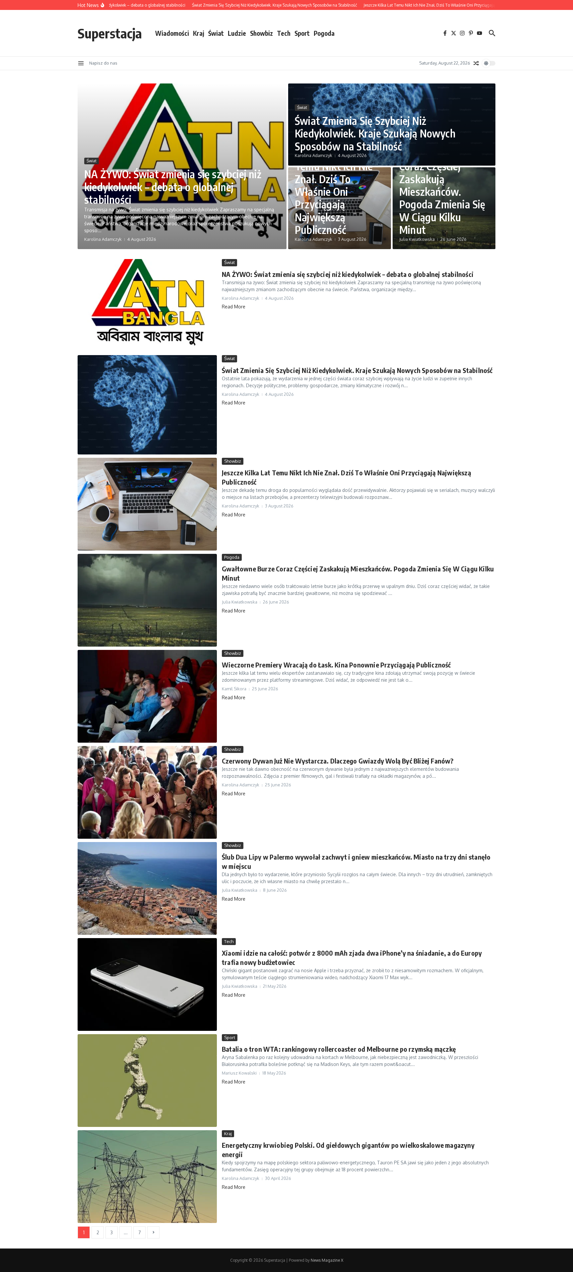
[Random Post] (476, 63)
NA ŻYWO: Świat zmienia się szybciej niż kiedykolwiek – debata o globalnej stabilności (172, 186)
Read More (233, 306)
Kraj (198, 33)
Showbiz (261, 33)
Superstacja (110, 33)
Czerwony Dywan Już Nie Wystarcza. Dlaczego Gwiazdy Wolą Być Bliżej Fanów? (338, 761)
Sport (302, 33)
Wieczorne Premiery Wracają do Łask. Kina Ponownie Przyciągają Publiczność (336, 665)
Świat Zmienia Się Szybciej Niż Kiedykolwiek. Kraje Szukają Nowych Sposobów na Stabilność (375, 133)
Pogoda (324, 33)
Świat (216, 33)
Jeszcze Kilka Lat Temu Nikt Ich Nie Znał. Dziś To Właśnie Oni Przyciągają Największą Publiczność (334, 191)
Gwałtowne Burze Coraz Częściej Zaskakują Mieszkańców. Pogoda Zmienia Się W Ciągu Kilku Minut (442, 191)
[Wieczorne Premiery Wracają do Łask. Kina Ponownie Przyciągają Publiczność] (147, 696)
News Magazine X (327, 1260)
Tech (283, 33)
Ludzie (237, 33)
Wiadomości (172, 33)
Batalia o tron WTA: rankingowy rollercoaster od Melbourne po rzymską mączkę (339, 1049)
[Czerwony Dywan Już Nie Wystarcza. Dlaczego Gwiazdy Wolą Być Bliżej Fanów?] (147, 792)
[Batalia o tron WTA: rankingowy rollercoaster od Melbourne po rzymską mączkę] (147, 1080)
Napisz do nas (103, 63)
